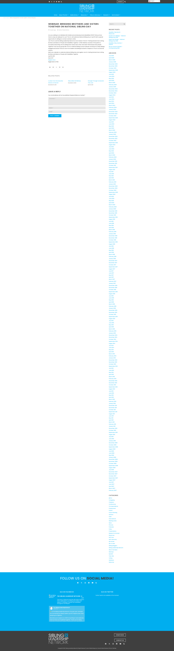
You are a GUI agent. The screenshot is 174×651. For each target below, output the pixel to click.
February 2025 (113, 84)
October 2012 (112, 385)
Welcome (111, 562)
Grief (110, 516)
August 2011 (112, 414)
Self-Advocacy (113, 539)
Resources (111, 535)
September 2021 (113, 167)
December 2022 (113, 136)
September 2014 (113, 341)
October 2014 (112, 339)
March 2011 (112, 422)
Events (60, 30)
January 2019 (112, 234)
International (112, 519)
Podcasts (111, 527)
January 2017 (112, 283)
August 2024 (112, 95)
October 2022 (112, 140)
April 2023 (111, 128)
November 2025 (113, 66)
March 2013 (112, 376)
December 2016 (113, 285)
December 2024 (113, 89)
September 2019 (113, 217)
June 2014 (111, 347)
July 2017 (111, 271)
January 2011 (112, 426)
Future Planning (113, 512)
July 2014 (111, 345)
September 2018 (113, 242)
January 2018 (112, 258)
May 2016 (111, 300)
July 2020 (111, 196)
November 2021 (113, 163)
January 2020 (112, 209)
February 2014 (112, 356)
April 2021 (111, 178)
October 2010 (112, 430)
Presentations (65, 30)
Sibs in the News (113, 550)
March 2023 (112, 130)
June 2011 (111, 416)
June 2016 (111, 298)
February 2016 (112, 306)
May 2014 (111, 349)
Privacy (110, 648)
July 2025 (111, 74)
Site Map (114, 648)
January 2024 (112, 109)
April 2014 (111, 352)
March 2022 (112, 155)
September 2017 (113, 267)
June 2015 (111, 323)
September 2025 (113, 70)
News (110, 523)
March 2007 (112, 488)
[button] (125, 1)
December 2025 (113, 64)
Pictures (111, 525)
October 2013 (112, 364)
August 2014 (112, 343)
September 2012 (113, 387)
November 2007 (113, 474)
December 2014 (113, 335)
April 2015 (111, 327)
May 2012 (111, 395)
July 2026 (111, 55)
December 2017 (113, 260)
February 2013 (112, 378)
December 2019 (113, 211)
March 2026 (112, 60)
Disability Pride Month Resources (114, 32)
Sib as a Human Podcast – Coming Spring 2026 (116, 47)
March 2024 (112, 105)
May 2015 (111, 325)
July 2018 (111, 246)
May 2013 (111, 372)
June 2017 (111, 273)
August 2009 (112, 449)
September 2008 (113, 465)
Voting (110, 558)
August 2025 (112, 72)
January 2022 (112, 159)
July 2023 (111, 122)
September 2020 (113, 192)
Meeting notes (112, 521)
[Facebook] (49, 2)
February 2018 (112, 256)
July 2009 (111, 451)
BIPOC (110, 498)
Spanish (111, 554)
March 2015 (112, 329)
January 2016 (112, 308)
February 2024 (113, 107)
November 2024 (113, 91)
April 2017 (111, 277)
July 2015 (111, 320)
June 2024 (111, 99)
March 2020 (112, 205)
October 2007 (112, 476)
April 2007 (111, 486)
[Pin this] (63, 67)
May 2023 (111, 126)
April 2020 (111, 202)
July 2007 (111, 482)
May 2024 (111, 101)
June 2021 (111, 174)
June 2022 (111, 149)
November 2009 (113, 443)
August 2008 (112, 467)
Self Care (111, 537)
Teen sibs (111, 556)
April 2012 (111, 397)
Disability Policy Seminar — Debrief (116, 43)
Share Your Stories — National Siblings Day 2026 (116, 40)
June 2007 (111, 484)
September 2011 (113, 412)
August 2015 (112, 318)
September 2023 (113, 118)
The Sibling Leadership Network (61, 607)
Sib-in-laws (112, 543)
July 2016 (111, 296)
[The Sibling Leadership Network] (52, 596)
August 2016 (112, 294)
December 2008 (113, 459)
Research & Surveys (114, 533)
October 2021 (112, 165)
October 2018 (112, 240)
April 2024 (111, 103)
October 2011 (112, 409)
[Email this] (50, 67)
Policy (110, 529)
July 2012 (111, 391)
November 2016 (113, 287)
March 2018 (112, 254)
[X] (52, 2)
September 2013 (113, 366)
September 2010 (113, 432)
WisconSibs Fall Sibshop (74, 81)
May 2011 (111, 418)
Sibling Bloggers (113, 545)
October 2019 (112, 215)
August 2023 (112, 120)
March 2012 (112, 399)
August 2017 (112, 269)
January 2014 (112, 358)
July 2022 (111, 147)
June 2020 (111, 198)
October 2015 (112, 314)
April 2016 (111, 302)
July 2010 (111, 436)
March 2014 (112, 354)
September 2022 (113, 142)
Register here (51, 60)
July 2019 (111, 221)
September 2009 (113, 447)
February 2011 (112, 424)
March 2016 (112, 304)
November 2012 (113, 383)
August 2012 (112, 389)
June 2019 (111, 223)
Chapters (111, 502)
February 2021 (112, 182)
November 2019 (113, 213)
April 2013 (111, 374)
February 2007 (113, 490)
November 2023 (113, 113)
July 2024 (111, 97)
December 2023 (113, 111)
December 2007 (113, 472)
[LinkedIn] (56, 2)
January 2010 (112, 441)
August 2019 (112, 219)
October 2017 (112, 265)
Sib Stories (111, 541)
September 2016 (113, 291)
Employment (112, 508)
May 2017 (111, 275)
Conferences (112, 504)
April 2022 (111, 153)
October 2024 (112, 93)
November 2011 (113, 407)
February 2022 (112, 157)
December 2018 (113, 236)
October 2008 (112, 463)
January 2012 (112, 403)
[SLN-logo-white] (87, 8)
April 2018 (111, 252)
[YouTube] (59, 2)
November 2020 (113, 188)
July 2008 (111, 469)
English (152, 1)
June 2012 (111, 393)
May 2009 (111, 455)
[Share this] (53, 67)
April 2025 (111, 80)
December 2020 (113, 186)
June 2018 (111, 248)
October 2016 (112, 289)
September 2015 (113, 316)
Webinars (111, 560)
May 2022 (111, 151)
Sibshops (111, 552)
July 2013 (111, 368)
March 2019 (112, 229)
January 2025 (112, 87)
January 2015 (112, 333)
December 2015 (113, 310)
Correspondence (113, 506)
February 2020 (113, 207)
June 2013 (111, 370)
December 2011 (113, 405)
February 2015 (112, 331)
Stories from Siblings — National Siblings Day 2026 (117, 36)
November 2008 (113, 461)
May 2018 (111, 250)
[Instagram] (54, 2)
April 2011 (111, 420)
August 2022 (112, 144)
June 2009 (111, 453)
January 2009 (112, 457)
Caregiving (112, 500)
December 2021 (113, 161)
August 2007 (112, 480)
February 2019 (112, 231)
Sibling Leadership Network (116, 547)
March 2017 (112, 279)
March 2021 (112, 180)
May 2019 (111, 225)
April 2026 (111, 58)
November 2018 (113, 238)
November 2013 (113, 362)
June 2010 (111, 438)
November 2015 (113, 312)
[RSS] (61, 2)
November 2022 (113, 138)
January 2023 (112, 134)
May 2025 (111, 78)
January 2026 (112, 62)
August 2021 (112, 169)
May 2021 (111, 176)
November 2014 (113, 337)
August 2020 (112, 194)
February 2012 (112, 401)
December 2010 (113, 428)
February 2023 (112, 132)
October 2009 (112, 445)
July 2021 (111, 171)
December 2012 (113, 381)
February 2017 (112, 281)
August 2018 (112, 244)
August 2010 (112, 434)
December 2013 (113, 360)
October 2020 (112, 190)
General (111, 514)
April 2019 (111, 227)
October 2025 (112, 68)
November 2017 (113, 262)
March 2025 (112, 82)
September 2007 (113, 478)
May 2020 (111, 200)
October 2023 (112, 116)
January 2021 (112, 184)
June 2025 (111, 76)
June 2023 (111, 124)
